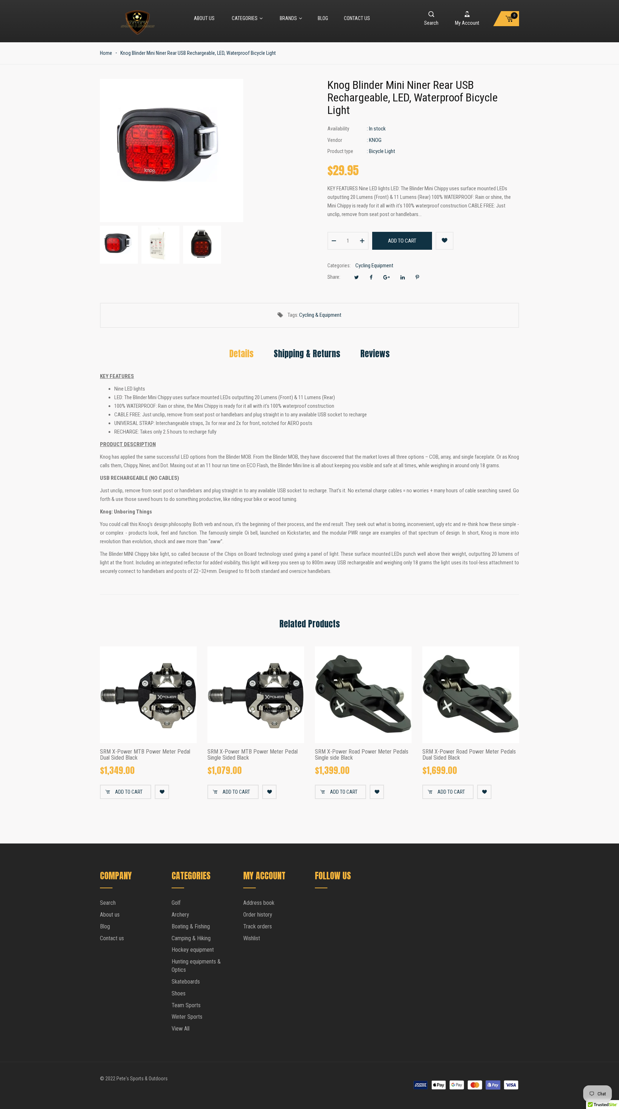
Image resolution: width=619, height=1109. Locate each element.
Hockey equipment (193, 949)
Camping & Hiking (191, 938)
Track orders (257, 926)
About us (204, 18)
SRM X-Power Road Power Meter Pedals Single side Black (361, 755)
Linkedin (402, 277)
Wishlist (251, 938)
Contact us (357, 18)
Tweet (356, 277)
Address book (258, 902)
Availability (338, 129)
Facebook (371, 277)
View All (180, 1028)
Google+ (386, 277)
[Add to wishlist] (445, 241)
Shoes (179, 993)
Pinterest (417, 277)
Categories (245, 18)
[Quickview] (186, 732)
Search (108, 902)
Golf (176, 902)
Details (241, 353)
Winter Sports (187, 1016)
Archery (180, 914)
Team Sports (186, 1005)
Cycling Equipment (374, 265)
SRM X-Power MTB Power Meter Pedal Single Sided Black (252, 755)
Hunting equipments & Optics (196, 965)
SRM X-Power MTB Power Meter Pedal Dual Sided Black (145, 755)
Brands (288, 18)
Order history (257, 914)
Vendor (334, 140)
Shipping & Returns (307, 353)
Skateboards (186, 981)
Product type (340, 151)
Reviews (375, 353)
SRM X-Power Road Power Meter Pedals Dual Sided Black (469, 755)
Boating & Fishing (191, 926)
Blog (323, 18)
